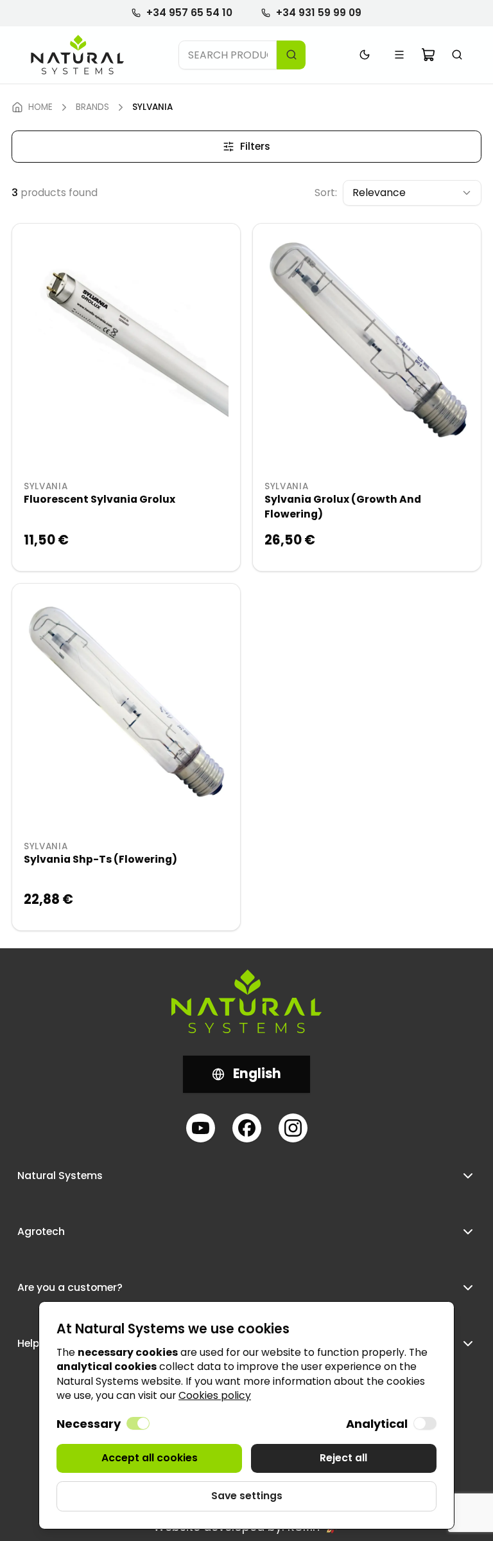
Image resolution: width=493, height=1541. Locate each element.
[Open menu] (399, 55)
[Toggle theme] (365, 55)
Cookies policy (214, 1395)
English (257, 1074)
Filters (255, 146)
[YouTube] (200, 1127)
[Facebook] (246, 1127)
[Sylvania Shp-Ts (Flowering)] (126, 698)
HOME (40, 107)
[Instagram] (293, 1127)
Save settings (246, 1495)
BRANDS (92, 107)
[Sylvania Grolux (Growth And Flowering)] (367, 338)
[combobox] (227, 55)
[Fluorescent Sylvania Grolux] (126, 338)
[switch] (138, 1423)
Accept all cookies (149, 1457)
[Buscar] (457, 55)
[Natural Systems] (77, 55)
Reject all (343, 1457)
